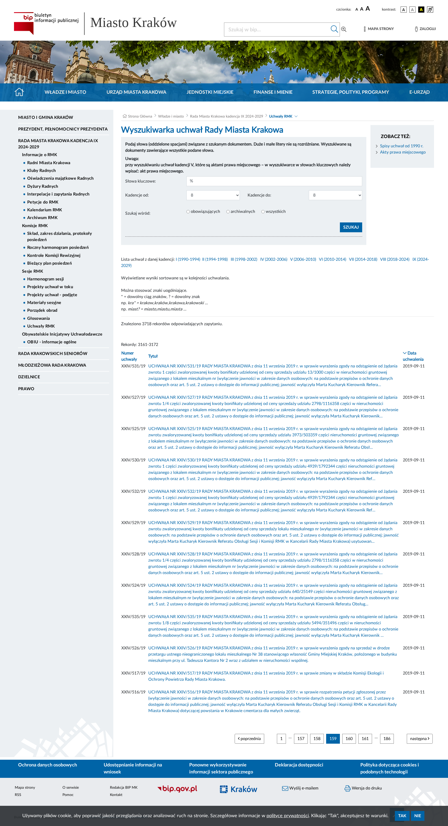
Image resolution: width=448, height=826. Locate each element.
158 (316, 739)
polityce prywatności (288, 816)
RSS (18, 795)
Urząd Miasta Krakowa (136, 92)
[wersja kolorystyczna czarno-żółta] (421, 9)
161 (365, 739)
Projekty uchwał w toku (50, 287)
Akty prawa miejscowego (403, 152)
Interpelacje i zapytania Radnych (58, 194)
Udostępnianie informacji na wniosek (133, 768)
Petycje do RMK (42, 202)
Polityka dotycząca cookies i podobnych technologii (389, 768)
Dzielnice (29, 377)
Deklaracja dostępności (299, 765)
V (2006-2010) (303, 259)
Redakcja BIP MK (123, 787)
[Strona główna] (21, 92)
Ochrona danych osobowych (47, 765)
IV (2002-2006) (273, 259)
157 (300, 739)
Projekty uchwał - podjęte (52, 295)
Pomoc (68, 795)
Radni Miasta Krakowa (48, 163)
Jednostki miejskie (210, 92)
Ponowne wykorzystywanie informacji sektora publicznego (221, 768)
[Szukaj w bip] (334, 30)
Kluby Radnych (41, 171)
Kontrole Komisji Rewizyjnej (54, 255)
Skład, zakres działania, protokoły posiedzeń (59, 236)
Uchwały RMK (41, 326)
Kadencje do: (259, 195)
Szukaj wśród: (137, 213)
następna (419, 739)
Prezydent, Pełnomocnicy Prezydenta (63, 129)
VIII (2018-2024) (394, 259)
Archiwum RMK (42, 218)
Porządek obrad (42, 310)
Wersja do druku (366, 788)
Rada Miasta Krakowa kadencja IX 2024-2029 (58, 144)
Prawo (26, 389)
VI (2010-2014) (332, 259)
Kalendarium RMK (44, 210)
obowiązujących (205, 211)
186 (386, 739)
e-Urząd (419, 92)
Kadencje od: (137, 195)
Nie (417, 816)
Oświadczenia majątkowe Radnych (60, 178)
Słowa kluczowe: (140, 181)
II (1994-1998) (215, 259)
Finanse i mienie (273, 92)
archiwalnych (243, 211)
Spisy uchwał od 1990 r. (401, 146)
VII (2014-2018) (363, 259)
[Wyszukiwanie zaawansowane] (343, 29)
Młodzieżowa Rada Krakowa (52, 365)
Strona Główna (140, 116)
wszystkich (276, 211)
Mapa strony (25, 787)
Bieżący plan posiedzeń (49, 263)
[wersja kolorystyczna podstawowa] (404, 9)
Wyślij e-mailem (303, 788)
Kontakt (116, 795)
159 (333, 739)
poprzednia (250, 739)
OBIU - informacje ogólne (52, 342)
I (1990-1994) (188, 259)
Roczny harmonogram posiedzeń (58, 247)
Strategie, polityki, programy (350, 92)
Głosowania (38, 318)
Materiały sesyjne (44, 303)
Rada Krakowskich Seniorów (52, 354)
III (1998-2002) (244, 259)
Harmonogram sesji (45, 279)
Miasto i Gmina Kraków (45, 117)
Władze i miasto (65, 92)
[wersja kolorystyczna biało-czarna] (412, 9)
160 (349, 739)
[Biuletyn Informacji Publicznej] (184, 792)
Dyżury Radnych (42, 186)
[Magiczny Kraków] (246, 792)
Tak (402, 816)
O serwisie (70, 787)
